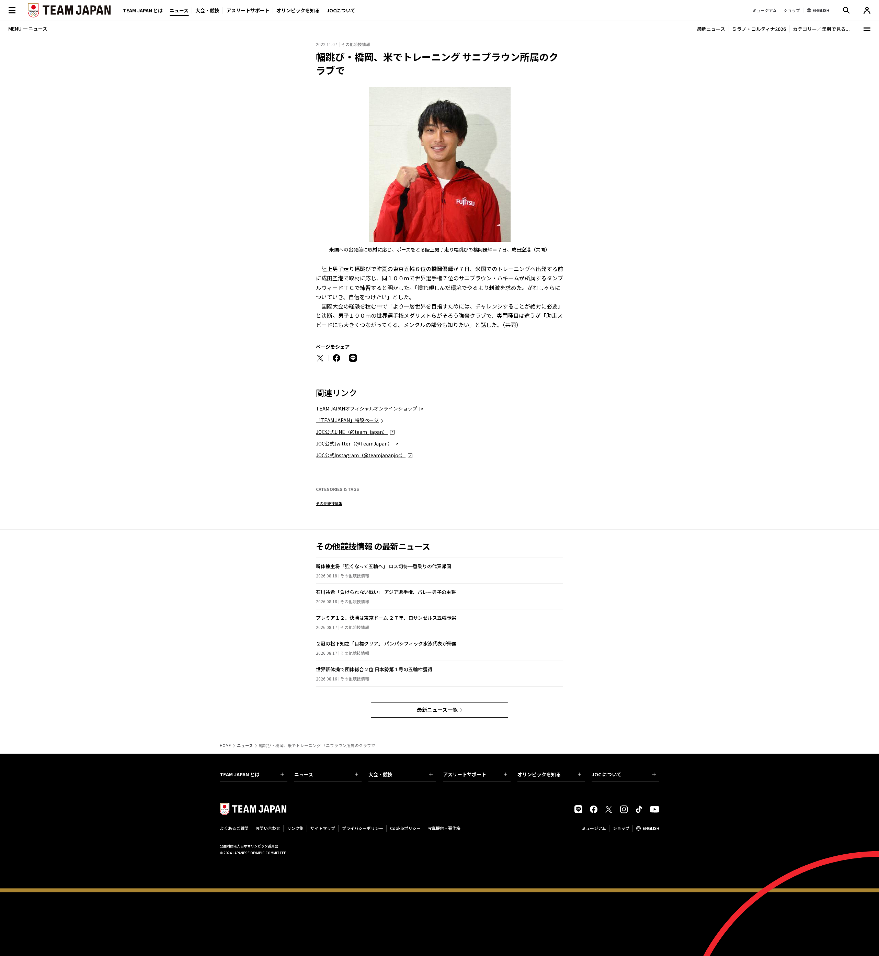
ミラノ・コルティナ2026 (759, 28)
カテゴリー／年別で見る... (821, 28)
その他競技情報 (329, 503)
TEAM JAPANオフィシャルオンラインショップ (366, 408)
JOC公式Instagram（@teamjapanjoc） (361, 455)
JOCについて (341, 10)
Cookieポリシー (405, 828)
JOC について (606, 774)
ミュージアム (594, 828)
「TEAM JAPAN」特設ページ (347, 420)
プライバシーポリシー (362, 828)
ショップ (621, 828)
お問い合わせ (267, 828)
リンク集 (295, 828)
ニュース (179, 10)
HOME (225, 745)
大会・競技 (380, 774)
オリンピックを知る (298, 10)
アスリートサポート (248, 10)
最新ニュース (711, 28)
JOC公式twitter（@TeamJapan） (354, 443)
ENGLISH (651, 828)
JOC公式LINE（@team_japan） (352, 431)
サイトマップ (322, 828)
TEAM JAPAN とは (240, 774)
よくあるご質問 (234, 828)
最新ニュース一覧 (437, 709)
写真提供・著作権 (443, 828)
